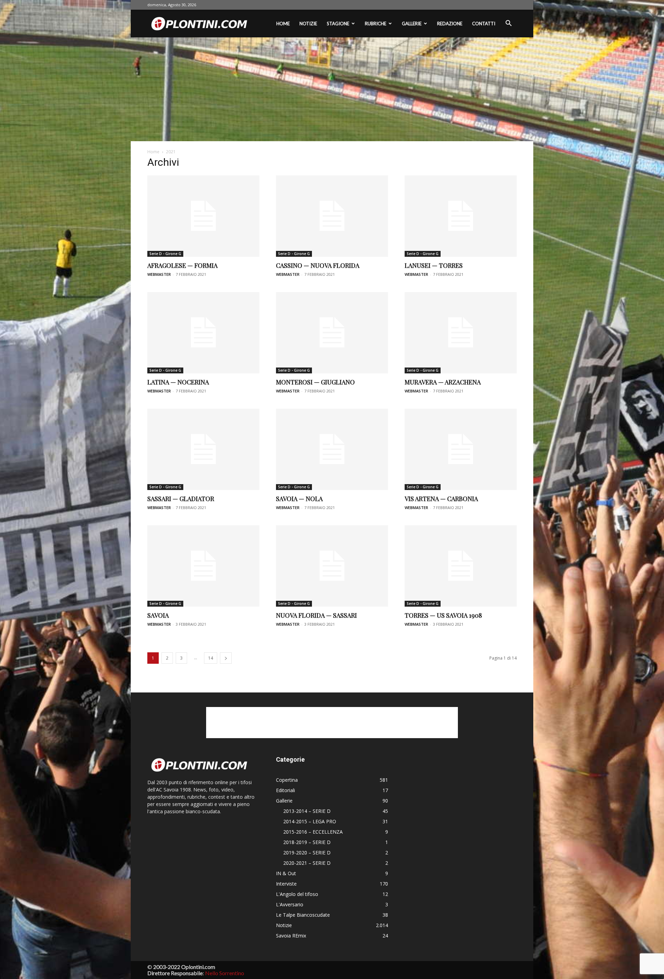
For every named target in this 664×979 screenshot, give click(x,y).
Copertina (287, 780)
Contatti (483, 23)
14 (210, 658)
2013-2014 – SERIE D (307, 811)
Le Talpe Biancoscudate (303, 915)
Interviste (286, 883)
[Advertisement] (332, 89)
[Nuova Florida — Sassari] (332, 566)
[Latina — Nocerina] (203, 332)
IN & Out (286, 873)
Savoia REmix (291, 935)
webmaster (159, 274)
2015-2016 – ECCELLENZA (313, 831)
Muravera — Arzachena (443, 382)
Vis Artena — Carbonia (441, 499)
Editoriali (285, 790)
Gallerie (412, 23)
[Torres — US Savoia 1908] (461, 566)
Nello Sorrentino (224, 973)
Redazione (449, 23)
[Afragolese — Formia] (203, 216)
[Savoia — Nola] (332, 449)
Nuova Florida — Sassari (316, 615)
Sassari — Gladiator (180, 499)
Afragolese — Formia (182, 265)
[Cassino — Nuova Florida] (332, 216)
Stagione (338, 23)
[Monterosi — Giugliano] (332, 332)
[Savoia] (203, 566)
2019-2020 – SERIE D (307, 852)
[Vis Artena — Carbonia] (461, 449)
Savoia (158, 615)
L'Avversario (289, 904)
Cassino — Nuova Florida (317, 265)
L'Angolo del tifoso (297, 894)
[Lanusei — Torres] (461, 216)
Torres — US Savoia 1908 (443, 615)
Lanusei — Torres (434, 265)
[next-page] (226, 658)
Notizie (308, 23)
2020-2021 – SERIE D (307, 863)
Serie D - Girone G (165, 253)
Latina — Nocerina (178, 382)
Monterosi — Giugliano (315, 382)
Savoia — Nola (299, 499)
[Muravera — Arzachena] (461, 332)
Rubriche (375, 23)
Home (283, 23)
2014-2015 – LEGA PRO (309, 821)
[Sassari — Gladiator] (203, 449)
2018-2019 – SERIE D (307, 842)
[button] (508, 24)
